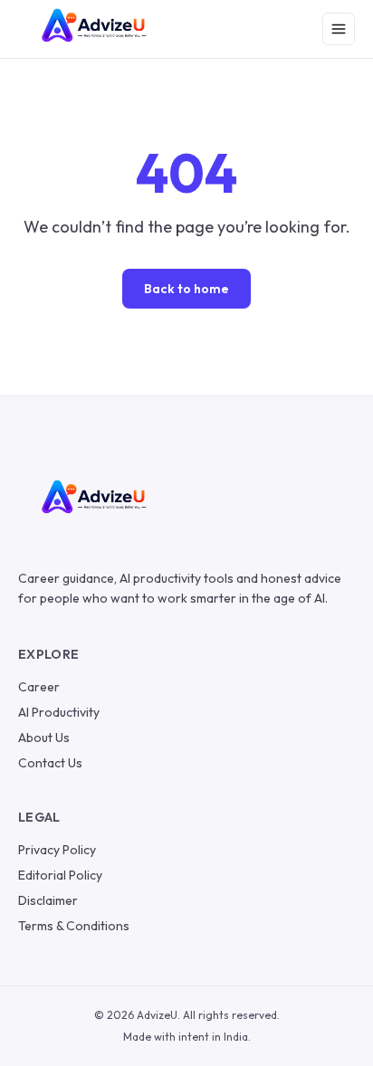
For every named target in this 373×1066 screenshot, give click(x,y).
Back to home (186, 289)
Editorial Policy (60, 875)
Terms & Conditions (73, 926)
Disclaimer (48, 900)
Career (39, 687)
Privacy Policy (57, 850)
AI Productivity (59, 712)
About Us (44, 737)
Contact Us (50, 763)
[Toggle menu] (338, 29)
